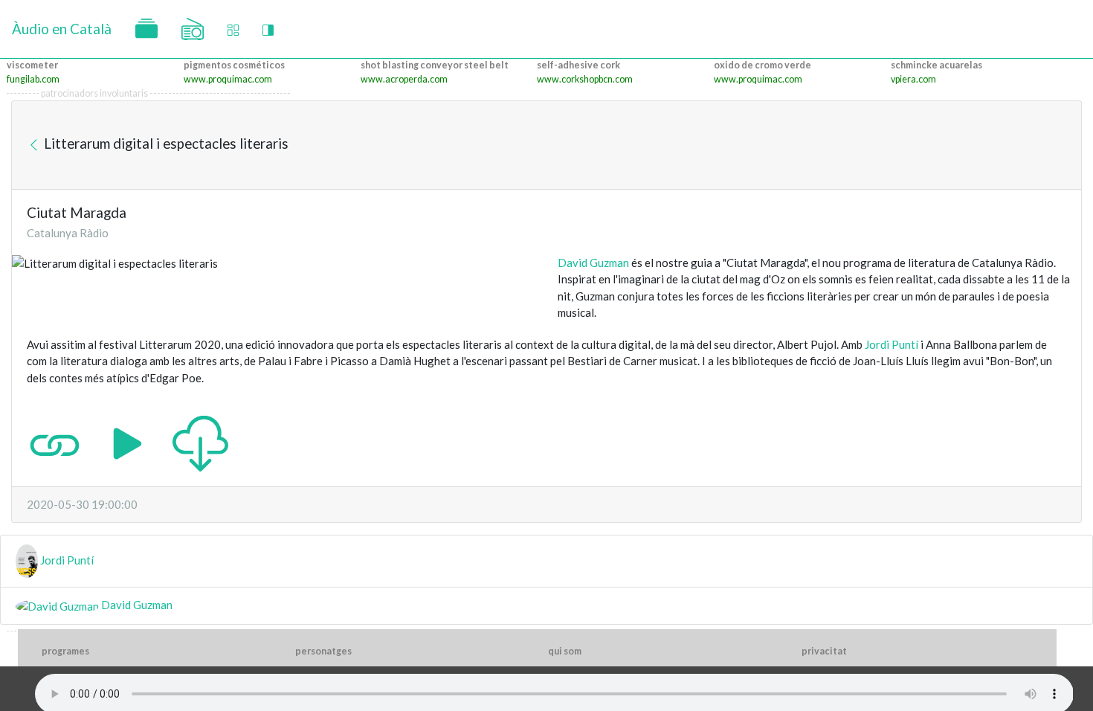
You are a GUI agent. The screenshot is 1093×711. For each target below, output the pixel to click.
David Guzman (593, 262)
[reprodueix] (127, 441)
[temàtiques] (146, 29)
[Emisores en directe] (193, 29)
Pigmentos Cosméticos (234, 65)
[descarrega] (200, 441)
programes (65, 651)
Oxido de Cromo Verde (762, 65)
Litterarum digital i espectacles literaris (164, 143)
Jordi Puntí (891, 344)
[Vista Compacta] (233, 29)
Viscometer (32, 65)
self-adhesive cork (578, 65)
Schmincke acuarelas (936, 65)
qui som (564, 651)
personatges (323, 651)
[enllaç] (55, 441)
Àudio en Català (62, 28)
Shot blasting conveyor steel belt (435, 65)
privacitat (824, 651)
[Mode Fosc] (268, 29)
